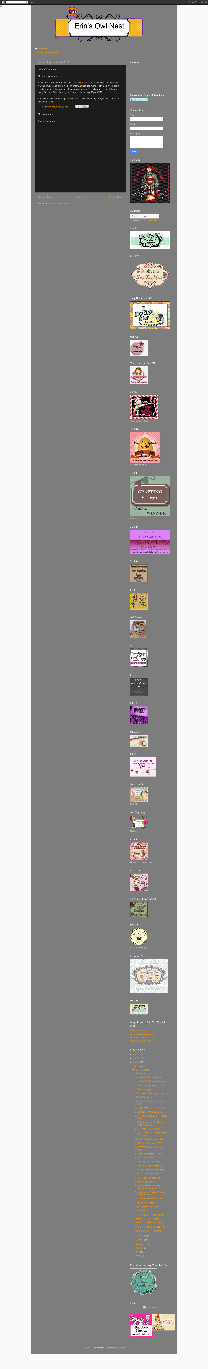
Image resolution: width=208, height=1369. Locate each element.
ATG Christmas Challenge (147, 1178)
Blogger (121, 1348)
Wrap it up (140, 1211)
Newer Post (45, 197)
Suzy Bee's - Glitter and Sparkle (150, 1081)
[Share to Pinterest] (87, 106)
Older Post (116, 197)
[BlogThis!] (79, 106)
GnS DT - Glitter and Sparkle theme (152, 1227)
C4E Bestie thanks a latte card (149, 1170)
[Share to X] (82, 106)
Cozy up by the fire (144, 1203)
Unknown (43, 49)
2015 (136, 1058)
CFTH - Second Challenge (147, 1162)
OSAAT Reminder (143, 1097)
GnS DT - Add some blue (147, 1174)
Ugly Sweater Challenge (146, 1207)
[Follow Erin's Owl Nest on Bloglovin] (139, 102)
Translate (152, 220)
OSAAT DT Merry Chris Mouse (150, 1223)
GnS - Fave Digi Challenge (148, 1077)
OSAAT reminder (143, 1073)
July (138, 1252)
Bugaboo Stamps (138, 1030)
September (141, 1244)
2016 (136, 1054)
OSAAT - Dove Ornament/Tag (149, 1139)
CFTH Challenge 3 (144, 1089)
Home (81, 197)
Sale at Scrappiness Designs (149, 1154)
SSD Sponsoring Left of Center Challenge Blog (150, 1123)
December (141, 1070)
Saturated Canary (138, 1037)
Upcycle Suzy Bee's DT (146, 1182)
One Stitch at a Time (83, 82)
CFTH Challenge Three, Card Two (151, 1085)
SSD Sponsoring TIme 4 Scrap (150, 1108)
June (138, 1256)
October (140, 1240)
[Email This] (76, 106)
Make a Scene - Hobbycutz (148, 1231)
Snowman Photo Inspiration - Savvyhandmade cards (149, 1187)
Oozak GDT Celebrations (147, 1219)
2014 (136, 1062)
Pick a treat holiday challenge (149, 1199)
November (141, 1236)
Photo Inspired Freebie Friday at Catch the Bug (150, 1193)
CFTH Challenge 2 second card (150, 1166)
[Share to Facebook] (84, 106)
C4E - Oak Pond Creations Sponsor (152, 1093)
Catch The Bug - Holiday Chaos (150, 1215)
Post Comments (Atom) (62, 204)
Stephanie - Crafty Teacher (143, 1041)
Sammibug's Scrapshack (142, 1034)
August (139, 1248)
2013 (136, 1066)
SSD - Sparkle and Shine (147, 1129)
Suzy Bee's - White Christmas (149, 1112)
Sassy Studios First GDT (147, 1158)
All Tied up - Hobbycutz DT (148, 1143)
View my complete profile (47, 53)
